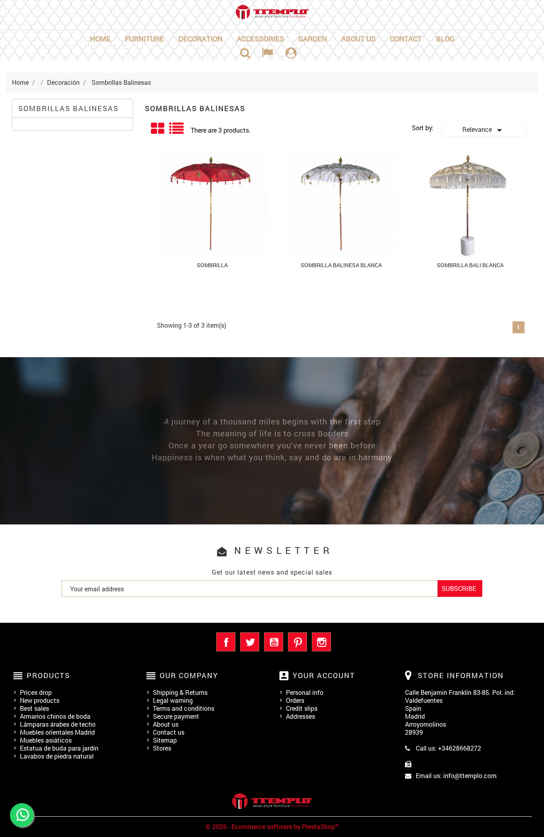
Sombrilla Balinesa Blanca (341, 265)
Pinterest (297, 642)
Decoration (200, 38)
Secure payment (176, 716)
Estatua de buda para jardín (59, 748)
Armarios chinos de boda (55, 716)
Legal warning (173, 700)
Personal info (304, 692)
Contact (406, 38)
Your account (324, 675)
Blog (445, 38)
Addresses (300, 716)
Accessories (260, 38)
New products (39, 700)
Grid (158, 128)
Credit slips (301, 708)
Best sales (34, 708)
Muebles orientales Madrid (57, 732)
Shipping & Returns (180, 692)
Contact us (168, 732)
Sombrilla (212, 265)
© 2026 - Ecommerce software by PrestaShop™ (272, 826)
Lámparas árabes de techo (58, 724)
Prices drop (36, 692)
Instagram (321, 642)
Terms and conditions (183, 708)
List (177, 131)
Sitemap (165, 740)
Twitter (250, 642)
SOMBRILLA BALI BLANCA (470, 265)
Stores (162, 748)
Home (100, 38)
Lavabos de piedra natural (57, 756)
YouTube (273, 642)
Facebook (226, 642)
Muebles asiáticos (46, 740)
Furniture (144, 38)
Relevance (483, 130)
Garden (312, 38)
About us (358, 38)
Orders (295, 700)
